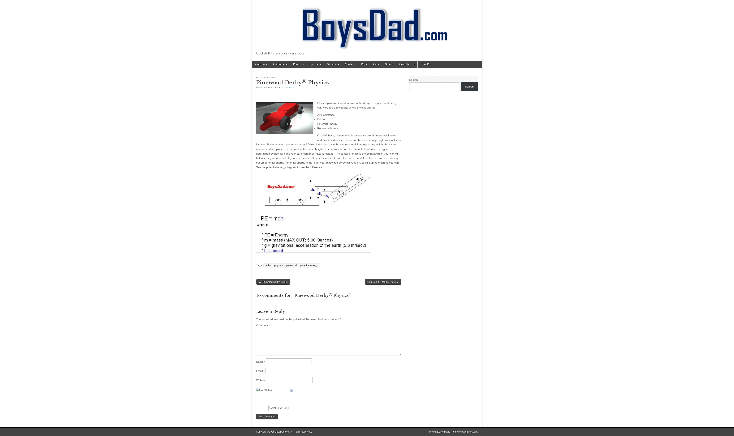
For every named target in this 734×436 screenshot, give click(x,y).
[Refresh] (292, 389)
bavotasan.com (469, 431)
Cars (376, 64)
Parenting (405, 64)
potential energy (309, 265)
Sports (314, 64)
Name (260, 361)
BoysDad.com (282, 431)
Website (261, 380)
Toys (364, 64)
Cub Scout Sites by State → (383, 281)
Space (389, 64)
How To (425, 64)
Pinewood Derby (265, 77)
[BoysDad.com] (367, 26)
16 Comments (287, 87)
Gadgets (278, 64)
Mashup (350, 64)
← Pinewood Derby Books (273, 281)
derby (268, 265)
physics (278, 265)
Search (413, 79)
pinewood (291, 265)
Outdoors (261, 64)
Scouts (331, 64)
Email (260, 370)
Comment (263, 325)
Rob (261, 87)
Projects (298, 64)
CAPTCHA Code (279, 407)
